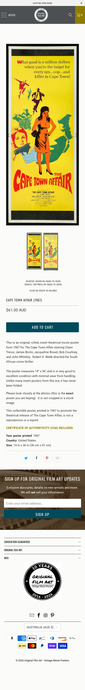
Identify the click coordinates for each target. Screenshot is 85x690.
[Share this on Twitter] (26, 458)
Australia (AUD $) (40, 627)
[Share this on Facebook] (36, 458)
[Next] (76, 135)
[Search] (70, 15)
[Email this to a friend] (57, 458)
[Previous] (9, 135)
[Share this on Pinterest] (47, 458)
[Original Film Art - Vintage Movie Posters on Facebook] (39, 615)
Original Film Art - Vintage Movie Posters (46, 660)
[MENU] (2, 15)
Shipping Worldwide (42, 3)
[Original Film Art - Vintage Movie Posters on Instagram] (46, 615)
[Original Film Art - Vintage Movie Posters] (41, 15)
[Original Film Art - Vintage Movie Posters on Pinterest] (53, 615)
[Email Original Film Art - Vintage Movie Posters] (32, 615)
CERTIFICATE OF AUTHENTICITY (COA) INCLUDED (39, 428)
